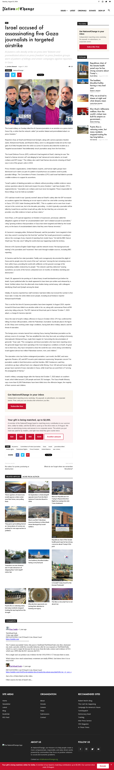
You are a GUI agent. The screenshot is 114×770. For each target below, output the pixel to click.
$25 (20, 437)
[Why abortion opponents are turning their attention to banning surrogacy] (38, 595)
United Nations (46, 449)
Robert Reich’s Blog (85, 701)
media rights (10, 449)
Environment (9, 492)
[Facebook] (99, 1)
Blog (4, 711)
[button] (109, 10)
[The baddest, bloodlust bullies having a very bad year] (38, 553)
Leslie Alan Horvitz (96, 103)
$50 (30, 437)
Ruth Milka (93, 76)
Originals (82, 11)
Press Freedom (34, 449)
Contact (43, 717)
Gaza (44, 446)
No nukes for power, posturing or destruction (17, 468)
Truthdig (81, 717)
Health (54, 537)
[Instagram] (102, 1)
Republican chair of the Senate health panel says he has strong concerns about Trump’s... (99, 68)
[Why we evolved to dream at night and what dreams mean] (82, 98)
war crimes (56, 449)
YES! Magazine (83, 724)
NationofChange (18, 70)
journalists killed (59, 446)
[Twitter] (106, 1)
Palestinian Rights (21, 449)
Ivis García (93, 139)
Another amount (54, 437)
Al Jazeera (15, 446)
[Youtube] (110, 1)
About (42, 701)
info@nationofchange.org (48, 759)
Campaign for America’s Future (89, 707)
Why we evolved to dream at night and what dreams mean (98, 98)
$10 (11, 437)
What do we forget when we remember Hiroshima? (58, 468)
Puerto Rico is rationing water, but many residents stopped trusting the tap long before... (98, 131)
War (7, 23)
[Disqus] (39, 653)
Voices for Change (57, 580)
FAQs (42, 711)
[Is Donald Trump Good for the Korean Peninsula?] (62, 565)
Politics (31, 557)
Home (4, 701)
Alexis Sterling (95, 122)
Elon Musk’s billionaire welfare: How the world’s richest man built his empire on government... (99, 114)
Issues (63, 11)
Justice (31, 492)
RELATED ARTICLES (13, 477)
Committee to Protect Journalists (30, 446)
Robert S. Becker (95, 90)
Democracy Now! (84, 714)
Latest (72, 11)
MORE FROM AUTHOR (31, 477)
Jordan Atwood (12, 66)
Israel (50, 446)
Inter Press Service (85, 721)
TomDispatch (83, 711)
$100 (39, 437)
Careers (43, 707)
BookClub (5, 714)
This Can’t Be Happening (87, 704)
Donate (92, 11)
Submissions (44, 714)
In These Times (83, 727)
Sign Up (101, 11)
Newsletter (6, 704)
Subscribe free (17, 406)
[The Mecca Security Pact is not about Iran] (62, 594)
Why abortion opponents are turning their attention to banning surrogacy (37, 606)
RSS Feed (5, 717)
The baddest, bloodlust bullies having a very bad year (98, 84)
